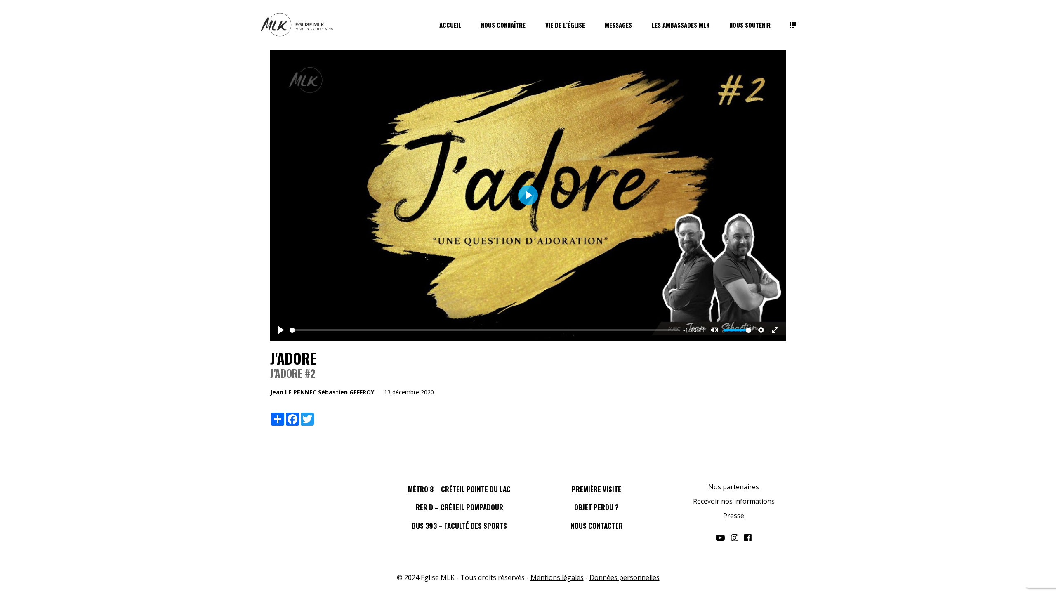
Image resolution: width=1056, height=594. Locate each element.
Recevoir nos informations (734, 501)
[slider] (485, 330)
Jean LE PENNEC (293, 392)
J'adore (293, 358)
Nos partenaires (733, 486)
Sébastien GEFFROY (346, 392)
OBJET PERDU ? (596, 507)
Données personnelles (624, 577)
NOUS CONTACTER (596, 526)
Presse (733, 515)
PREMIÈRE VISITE (596, 489)
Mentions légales (557, 577)
